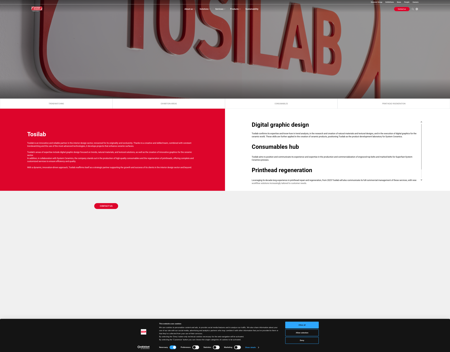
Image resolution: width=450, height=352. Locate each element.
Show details (250, 347)
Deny (302, 340)
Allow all (302, 325)
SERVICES (219, 9)
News (399, 2)
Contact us (402, 9)
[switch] (195, 347)
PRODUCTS (234, 9)
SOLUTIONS (204, 9)
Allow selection (302, 333)
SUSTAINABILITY (251, 9)
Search (412, 9)
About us (188, 9)
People (406, 2)
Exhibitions (389, 2)
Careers (415, 2)
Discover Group (376, 2)
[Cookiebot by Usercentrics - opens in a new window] (143, 347)
